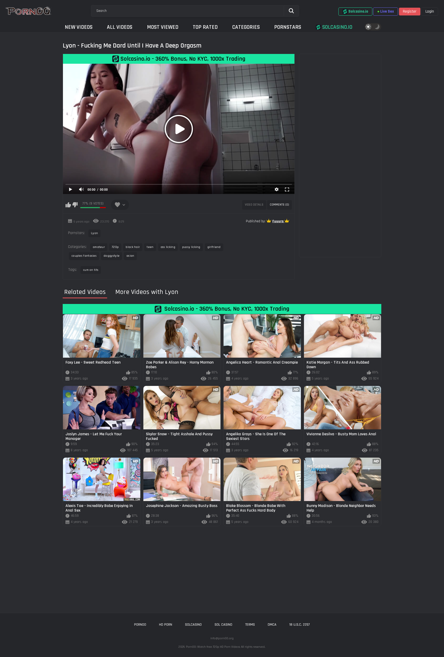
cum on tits (90, 270)
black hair (133, 247)
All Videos (119, 27)
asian (130, 256)
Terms (250, 624)
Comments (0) (279, 205)
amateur (99, 247)
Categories (246, 27)
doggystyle (111, 256)
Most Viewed (162, 27)
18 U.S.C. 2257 (299, 624)
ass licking (168, 247)
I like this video (68, 204)
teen (150, 247)
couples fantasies (84, 256)
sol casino (223, 624)
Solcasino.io (336, 27)
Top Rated (205, 27)
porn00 (140, 624)
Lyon (94, 233)
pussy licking (191, 247)
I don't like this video (75, 204)
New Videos (78, 27)
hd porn (165, 624)
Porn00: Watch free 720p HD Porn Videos (213, 647)
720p (115, 247)
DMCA (272, 624)
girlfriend (214, 247)
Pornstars (287, 27)
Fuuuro (278, 221)
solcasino (193, 624)
